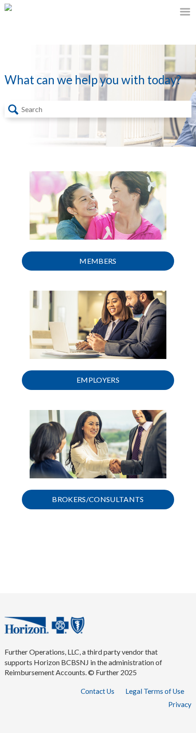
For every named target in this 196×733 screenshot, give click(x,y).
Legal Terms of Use (154, 691)
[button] (13, 109)
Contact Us (97, 691)
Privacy (179, 704)
